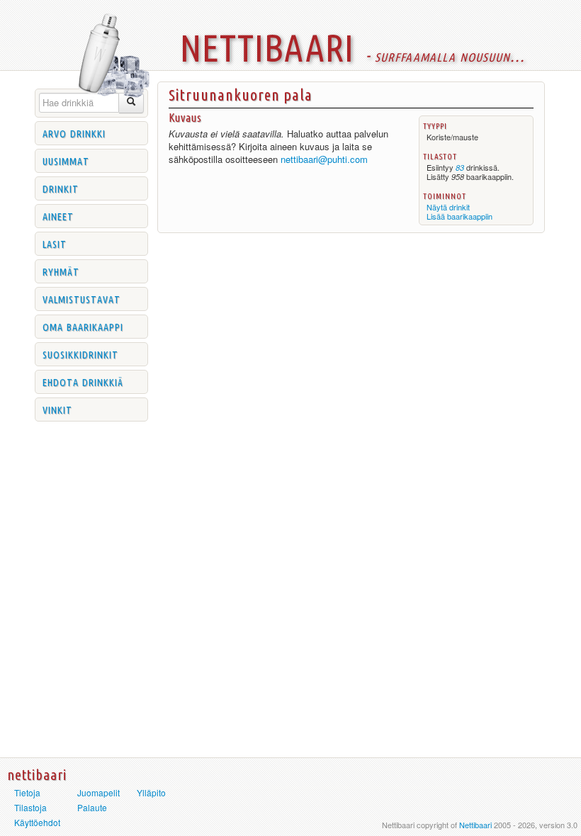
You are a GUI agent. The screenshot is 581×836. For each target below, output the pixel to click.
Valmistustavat (81, 298)
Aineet (58, 215)
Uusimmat (66, 160)
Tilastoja (30, 807)
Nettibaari (475, 824)
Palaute (92, 807)
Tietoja (27, 792)
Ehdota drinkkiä (83, 381)
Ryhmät (61, 271)
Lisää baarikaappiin (459, 216)
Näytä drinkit (448, 207)
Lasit (55, 243)
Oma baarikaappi (83, 326)
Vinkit (57, 409)
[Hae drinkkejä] (131, 103)
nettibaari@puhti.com (324, 159)
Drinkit (61, 188)
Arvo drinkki (74, 132)
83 (460, 167)
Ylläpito (151, 792)
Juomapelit (98, 792)
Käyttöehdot (37, 822)
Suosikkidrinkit (80, 353)
